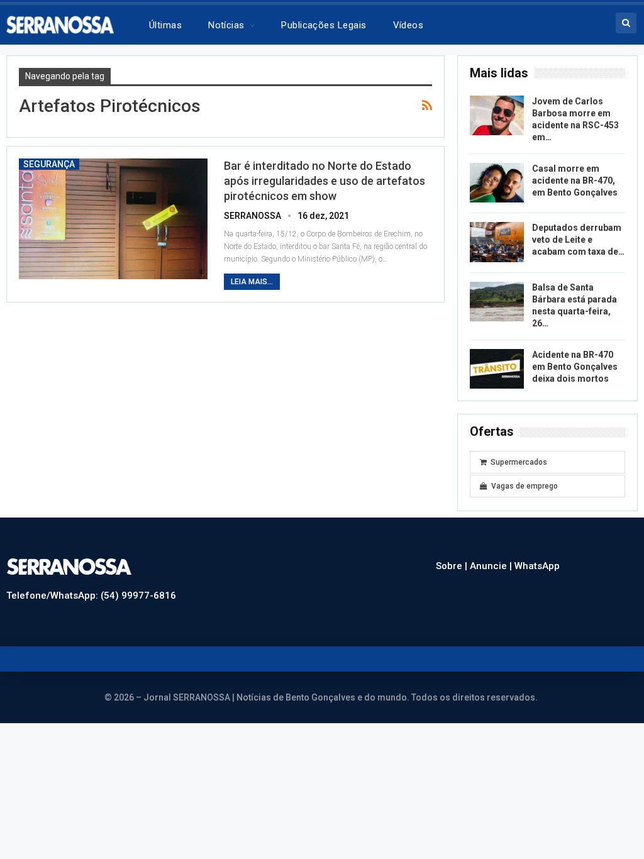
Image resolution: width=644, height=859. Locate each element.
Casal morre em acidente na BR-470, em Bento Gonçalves (575, 180)
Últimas (165, 25)
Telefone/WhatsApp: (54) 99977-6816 (91, 595)
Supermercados (519, 462)
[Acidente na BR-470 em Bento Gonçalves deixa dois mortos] (497, 369)
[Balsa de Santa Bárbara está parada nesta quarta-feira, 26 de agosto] (497, 302)
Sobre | (453, 566)
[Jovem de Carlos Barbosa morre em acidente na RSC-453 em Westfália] (497, 116)
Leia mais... (252, 281)
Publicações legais (323, 25)
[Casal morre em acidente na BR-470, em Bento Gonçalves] (497, 183)
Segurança (49, 164)
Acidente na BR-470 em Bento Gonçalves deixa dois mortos (575, 367)
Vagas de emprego (524, 486)
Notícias (226, 25)
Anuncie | (492, 566)
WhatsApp (537, 566)
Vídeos (408, 25)
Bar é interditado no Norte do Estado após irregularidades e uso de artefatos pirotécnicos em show (324, 180)
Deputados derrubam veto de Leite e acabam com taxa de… (578, 240)
